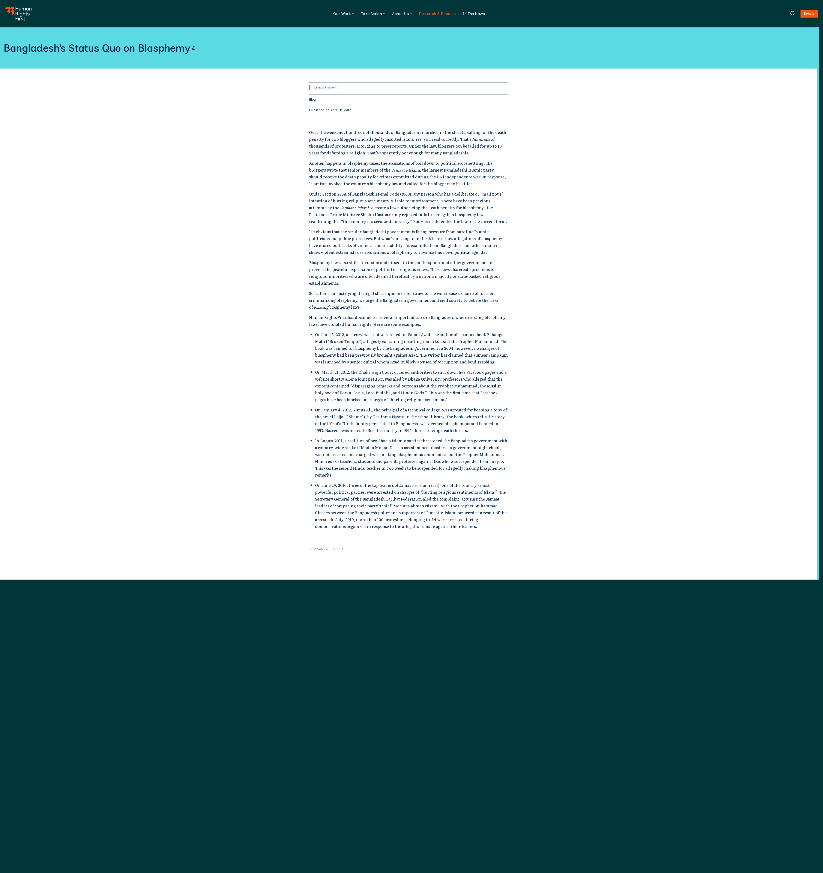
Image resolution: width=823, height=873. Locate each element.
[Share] (194, 48)
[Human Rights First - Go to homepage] (18, 14)
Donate (809, 13)
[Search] (792, 14)
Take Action (371, 13)
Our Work (342, 13)
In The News (474, 13)
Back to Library (329, 549)
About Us (400, 13)
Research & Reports (437, 13)
